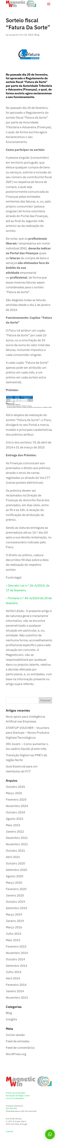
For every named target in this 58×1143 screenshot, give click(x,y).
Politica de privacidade (15, 1093)
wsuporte (13, 34)
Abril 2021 (13, 857)
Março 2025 (14, 793)
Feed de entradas (17, 1041)
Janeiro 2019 (15, 921)
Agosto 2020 (14, 876)
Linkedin (9, 1131)
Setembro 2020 (16, 870)
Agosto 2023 (14, 819)
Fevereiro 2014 (16, 985)
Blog (37, 34)
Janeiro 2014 (15, 991)
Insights (11, 1019)
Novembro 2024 (17, 806)
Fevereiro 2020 (16, 889)
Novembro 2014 (17, 953)
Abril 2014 (13, 978)
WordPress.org (16, 1054)
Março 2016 (14, 927)
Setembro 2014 (16, 966)
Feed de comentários (20, 1048)
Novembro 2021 (17, 844)
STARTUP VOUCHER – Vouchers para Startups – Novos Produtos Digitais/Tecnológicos (27, 732)
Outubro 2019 (15, 902)
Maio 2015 (13, 940)
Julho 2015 (13, 934)
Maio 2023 (13, 825)
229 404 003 (11, 1108)
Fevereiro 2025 (16, 799)
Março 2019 (14, 914)
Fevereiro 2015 (16, 946)
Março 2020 (14, 882)
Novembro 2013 (17, 997)
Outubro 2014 (15, 959)
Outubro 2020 (15, 863)
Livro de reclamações (15, 1098)
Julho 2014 (13, 972)
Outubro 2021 (15, 850)
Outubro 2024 (15, 812)
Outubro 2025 (15, 787)
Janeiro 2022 (15, 831)
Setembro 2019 (16, 908)
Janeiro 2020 (15, 895)
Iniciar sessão (15, 1035)
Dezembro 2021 (17, 838)
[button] (50, 1134)
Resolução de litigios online (18, 1095)
